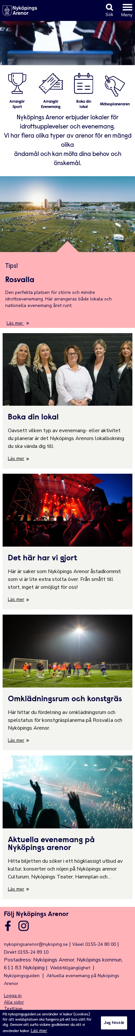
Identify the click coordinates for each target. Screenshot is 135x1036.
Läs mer (39, 1031)
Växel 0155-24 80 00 (94, 944)
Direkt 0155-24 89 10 (26, 952)
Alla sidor (14, 1002)
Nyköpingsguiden (22, 976)
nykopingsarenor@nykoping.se (36, 944)
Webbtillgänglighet (70, 968)
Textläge (13, 1009)
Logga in (13, 996)
